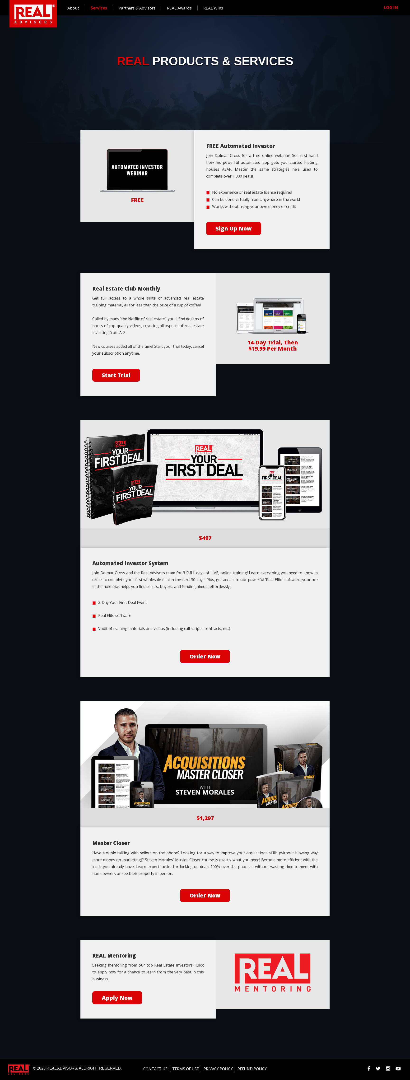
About (73, 8)
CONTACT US (155, 1068)
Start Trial (116, 375)
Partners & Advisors (137, 8)
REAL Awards (179, 8)
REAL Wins (213, 8)
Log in (391, 7)
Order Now (205, 656)
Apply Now (117, 997)
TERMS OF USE (185, 1068)
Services (99, 8)
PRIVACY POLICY (218, 1068)
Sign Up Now (234, 228)
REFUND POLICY (252, 1068)
